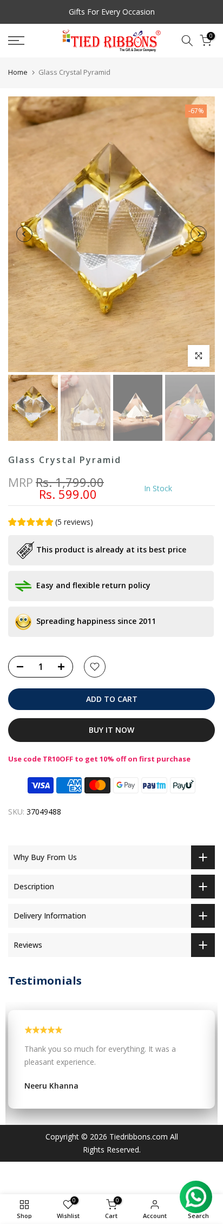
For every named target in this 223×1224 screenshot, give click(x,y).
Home (18, 72)
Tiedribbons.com (138, 1136)
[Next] (199, 234)
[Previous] (24, 234)
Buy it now (111, 730)
